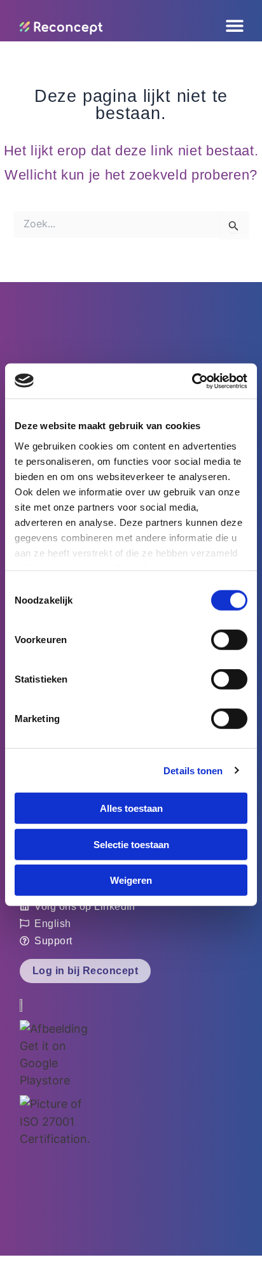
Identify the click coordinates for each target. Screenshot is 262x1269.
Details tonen (193, 770)
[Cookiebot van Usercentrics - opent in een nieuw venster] (191, 380)
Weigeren (131, 880)
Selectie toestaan (131, 844)
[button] (166, 25)
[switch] (229, 640)
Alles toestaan (131, 808)
